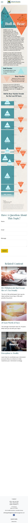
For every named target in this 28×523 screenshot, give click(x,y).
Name (2, 221)
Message (3, 238)
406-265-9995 (16, 501)
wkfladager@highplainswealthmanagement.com (14, 512)
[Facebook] (14, 515)
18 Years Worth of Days (10, 322)
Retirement (14, 521)
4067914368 (15, 503)
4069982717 (15, 504)
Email (2, 230)
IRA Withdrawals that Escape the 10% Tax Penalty (13, 289)
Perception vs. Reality (10, 353)
